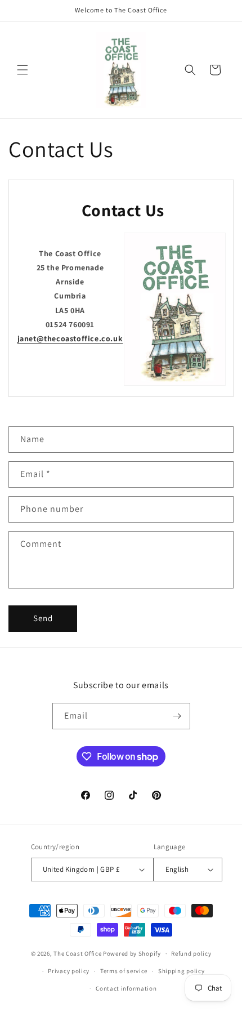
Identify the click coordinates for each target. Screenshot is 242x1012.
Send (43, 618)
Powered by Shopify (132, 953)
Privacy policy (68, 971)
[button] (22, 69)
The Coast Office (77, 953)
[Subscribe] (177, 716)
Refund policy (191, 953)
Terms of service (123, 971)
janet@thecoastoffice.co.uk (70, 338)
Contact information (126, 988)
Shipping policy (181, 971)
